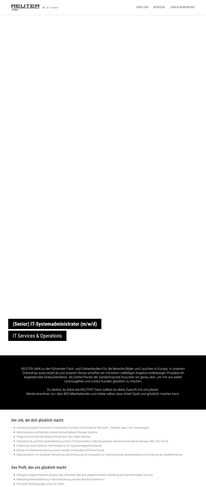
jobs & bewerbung (182, 7)
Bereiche (159, 7)
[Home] (25, 7)
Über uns (142, 7)
